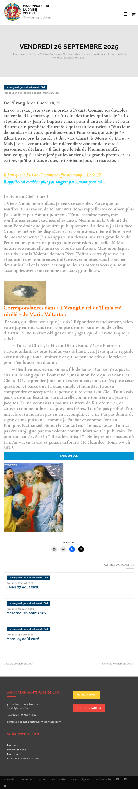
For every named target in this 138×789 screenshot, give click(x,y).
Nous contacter (89, 708)
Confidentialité (103, 779)
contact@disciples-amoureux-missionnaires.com (34, 721)
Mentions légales (79, 779)
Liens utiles (26, 779)
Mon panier (13, 745)
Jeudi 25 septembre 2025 (19, 663)
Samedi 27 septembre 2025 (117, 663)
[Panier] (131, 11)
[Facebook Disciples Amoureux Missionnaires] (117, 779)
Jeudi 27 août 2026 (23, 587)
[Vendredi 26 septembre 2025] (33, 497)
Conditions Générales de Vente (24, 758)
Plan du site (58, 779)
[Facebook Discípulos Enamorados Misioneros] (125, 779)
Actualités (9, 779)
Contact (42, 779)
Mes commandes (16, 749)
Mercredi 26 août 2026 (26, 613)
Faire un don (69, 455)
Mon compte (14, 754)
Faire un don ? (86, 694)
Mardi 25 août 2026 (23, 639)
